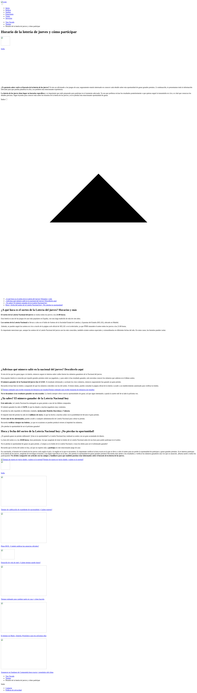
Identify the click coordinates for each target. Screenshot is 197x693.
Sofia (3, 49)
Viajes (7, 16)
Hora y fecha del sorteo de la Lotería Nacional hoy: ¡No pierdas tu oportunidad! (34, 305)
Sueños (8, 12)
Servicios (8, 18)
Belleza (8, 10)
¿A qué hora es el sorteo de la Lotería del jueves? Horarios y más (28, 299)
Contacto (8, 688)
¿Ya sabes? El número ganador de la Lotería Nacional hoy (26, 303)
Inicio (7, 8)
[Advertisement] (98, 68)
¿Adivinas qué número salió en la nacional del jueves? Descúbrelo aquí (31, 301)
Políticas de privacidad (13, 690)
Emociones (9, 14)
